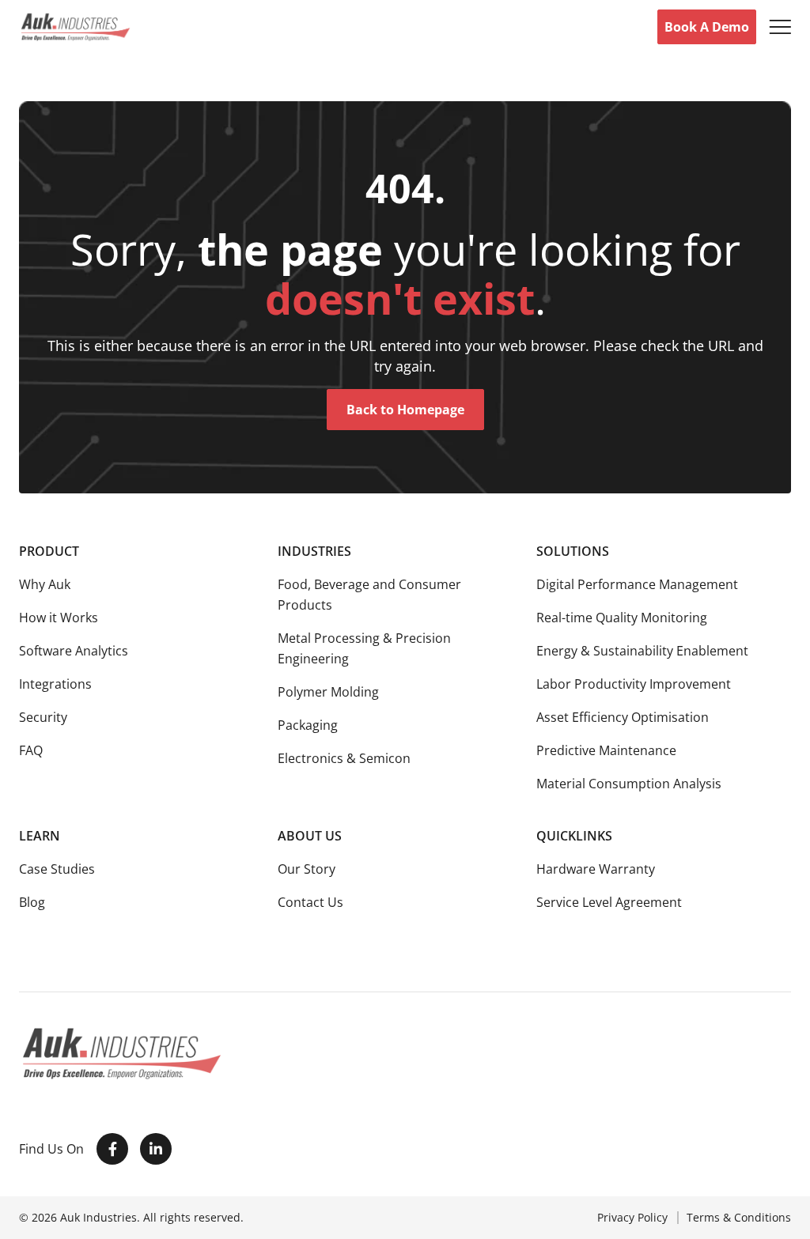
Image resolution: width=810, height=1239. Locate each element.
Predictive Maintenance (606, 750)
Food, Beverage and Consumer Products (369, 595)
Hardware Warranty (595, 869)
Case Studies (57, 869)
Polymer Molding (328, 692)
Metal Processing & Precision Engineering (364, 648)
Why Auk (44, 584)
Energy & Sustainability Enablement (642, 650)
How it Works (58, 617)
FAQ (31, 750)
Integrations (55, 684)
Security (43, 717)
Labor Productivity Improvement (633, 684)
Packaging (308, 725)
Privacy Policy (632, 1217)
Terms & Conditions (739, 1217)
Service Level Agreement (609, 902)
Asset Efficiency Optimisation (622, 717)
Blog (32, 902)
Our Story (306, 869)
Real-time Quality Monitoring (621, 617)
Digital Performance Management (637, 584)
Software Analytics (73, 650)
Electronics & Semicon (344, 758)
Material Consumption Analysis (628, 783)
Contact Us (310, 902)
